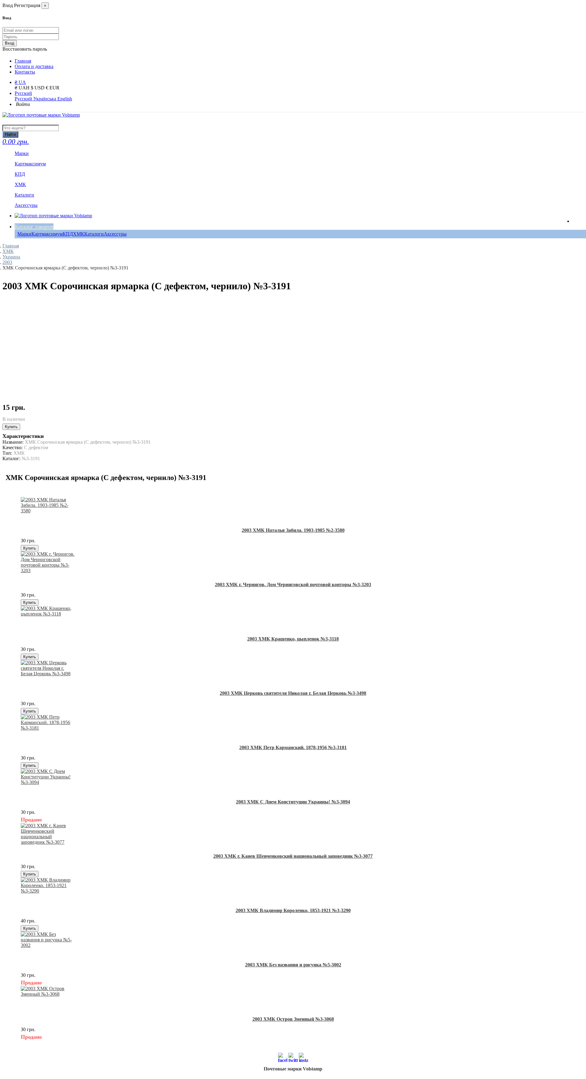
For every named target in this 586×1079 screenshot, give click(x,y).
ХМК (78, 233)
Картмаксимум (47, 233)
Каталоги (94, 233)
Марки (24, 233)
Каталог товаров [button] (34, 226)
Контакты (25, 71)
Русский (23, 93)
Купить (11, 426)
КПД (68, 233)
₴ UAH (23, 87)
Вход (9, 43)
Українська (45, 98)
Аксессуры (115, 233)
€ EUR (53, 87)
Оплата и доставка (34, 66)
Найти (10, 134)
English (64, 98)
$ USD (38, 87)
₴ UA (20, 82)
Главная (23, 60)
